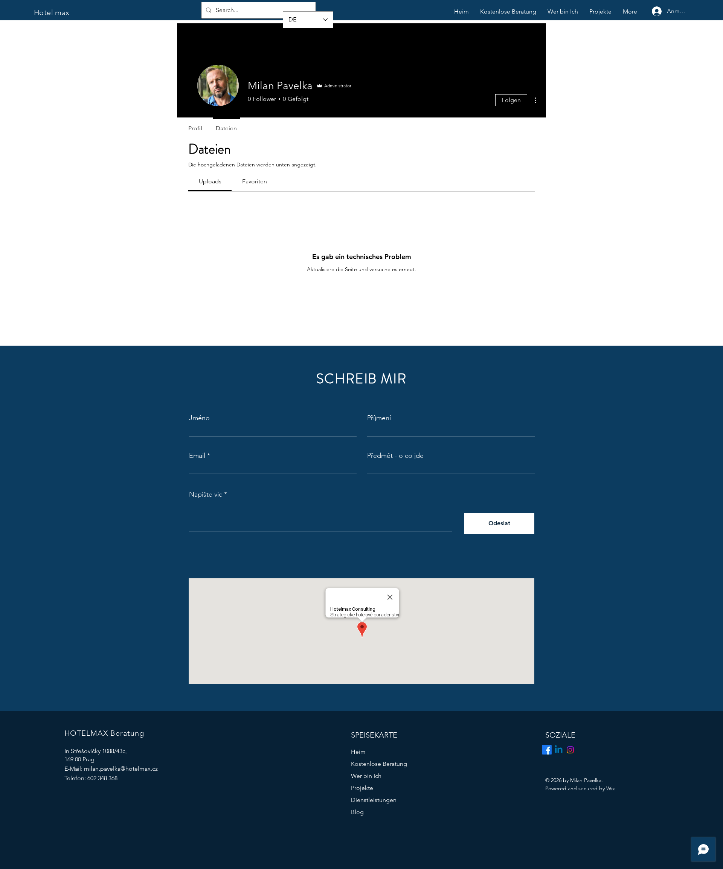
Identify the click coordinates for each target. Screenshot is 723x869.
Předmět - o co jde (395, 455)
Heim (358, 751)
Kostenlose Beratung (379, 763)
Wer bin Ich (366, 775)
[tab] (210, 181)
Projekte (362, 787)
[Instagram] (570, 750)
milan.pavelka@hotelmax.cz (121, 768)
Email (197, 455)
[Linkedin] (558, 750)
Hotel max (52, 12)
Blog (357, 812)
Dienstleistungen (374, 799)
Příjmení (379, 418)
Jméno (199, 418)
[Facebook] (547, 750)
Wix (610, 788)
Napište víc (205, 494)
